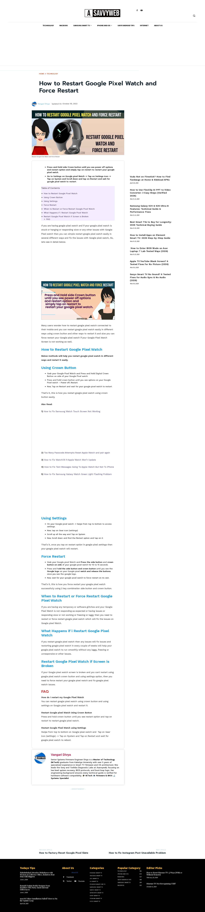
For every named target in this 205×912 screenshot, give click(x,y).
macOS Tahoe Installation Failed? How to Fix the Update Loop (38, 900)
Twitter (69, 881)
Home (41, 73)
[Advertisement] (102, 48)
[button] (194, 16)
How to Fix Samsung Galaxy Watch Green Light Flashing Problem (78, 474)
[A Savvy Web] (102, 13)
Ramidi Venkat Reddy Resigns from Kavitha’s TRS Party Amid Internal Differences (35, 888)
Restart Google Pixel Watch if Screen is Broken (66, 216)
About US (75, 872)
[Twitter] (63, 881)
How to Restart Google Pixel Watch (61, 193)
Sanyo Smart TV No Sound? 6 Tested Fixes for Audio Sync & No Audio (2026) (150, 277)
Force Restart (50, 205)
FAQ (48, 219)
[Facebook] (137, 10)
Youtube (81, 881)
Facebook (70, 877)
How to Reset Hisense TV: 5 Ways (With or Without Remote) (164, 874)
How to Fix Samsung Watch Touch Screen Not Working (72, 411)
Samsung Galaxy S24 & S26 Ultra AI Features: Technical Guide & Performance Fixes (149, 209)
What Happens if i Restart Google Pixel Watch (66, 212)
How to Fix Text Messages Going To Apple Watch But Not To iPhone (79, 467)
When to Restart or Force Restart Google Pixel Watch (69, 209)
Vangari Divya (44, 104)
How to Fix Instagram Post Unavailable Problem (137, 853)
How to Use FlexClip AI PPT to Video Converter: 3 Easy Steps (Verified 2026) (150, 193)
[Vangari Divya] (34, 104)
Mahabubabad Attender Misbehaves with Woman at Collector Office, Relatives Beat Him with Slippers (37, 875)
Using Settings (50, 201)
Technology (52, 73)
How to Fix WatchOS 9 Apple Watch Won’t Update (70, 459)
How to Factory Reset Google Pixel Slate (63, 853)
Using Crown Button (53, 197)
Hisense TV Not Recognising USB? (161, 884)
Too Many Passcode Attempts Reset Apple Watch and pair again (77, 452)
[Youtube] (141, 10)
